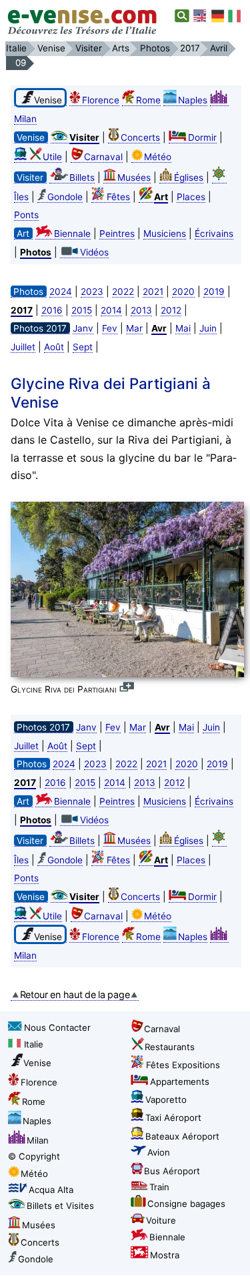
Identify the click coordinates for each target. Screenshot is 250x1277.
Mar (134, 328)
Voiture (161, 1220)
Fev (109, 328)
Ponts (26, 214)
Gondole (65, 196)
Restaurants (170, 1046)
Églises (188, 177)
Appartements (179, 1081)
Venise (37, 1062)
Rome (148, 100)
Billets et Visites (60, 1205)
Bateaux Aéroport (182, 1136)
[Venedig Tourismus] (218, 16)
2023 (92, 291)
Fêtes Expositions (183, 1064)
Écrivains (214, 233)
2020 (183, 291)
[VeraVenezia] (235, 16)
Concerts (140, 137)
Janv (83, 328)
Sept (83, 347)
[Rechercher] (182, 16)
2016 (52, 310)
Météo (157, 156)
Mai (183, 328)
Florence (100, 100)
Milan (38, 1140)
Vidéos (94, 252)
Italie (33, 1044)
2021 (153, 291)
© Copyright (34, 1156)
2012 (171, 310)
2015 (81, 310)
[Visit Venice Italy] (200, 16)
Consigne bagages (186, 1203)
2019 (214, 291)
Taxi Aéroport (173, 1117)
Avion (158, 1152)
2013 (141, 310)
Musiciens (164, 233)
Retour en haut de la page (75, 994)
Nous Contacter (57, 1027)
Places (191, 196)
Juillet (23, 347)
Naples (192, 100)
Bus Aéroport (172, 1171)
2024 (60, 291)
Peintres (117, 233)
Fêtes (118, 196)
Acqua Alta (51, 1189)
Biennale (72, 233)
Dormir (202, 137)
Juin (208, 328)
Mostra (164, 1255)
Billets (82, 177)
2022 (123, 291)
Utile (52, 156)
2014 (111, 310)
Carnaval (103, 156)
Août (54, 347)
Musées (134, 177)
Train (159, 1187)
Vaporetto (166, 1099)
